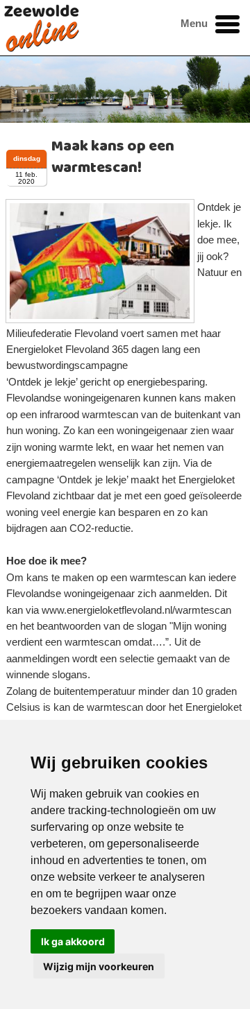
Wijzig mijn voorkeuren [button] (98, 966)
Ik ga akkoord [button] (73, 941)
